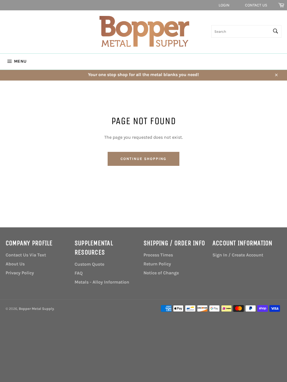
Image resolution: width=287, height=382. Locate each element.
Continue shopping (143, 159)
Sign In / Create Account (237, 255)
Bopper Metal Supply (36, 308)
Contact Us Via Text (26, 255)
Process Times (158, 255)
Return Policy (157, 264)
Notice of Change (161, 272)
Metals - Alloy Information (102, 282)
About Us (15, 264)
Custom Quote (89, 264)
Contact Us (256, 5)
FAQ (79, 273)
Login (224, 5)
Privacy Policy (20, 272)
